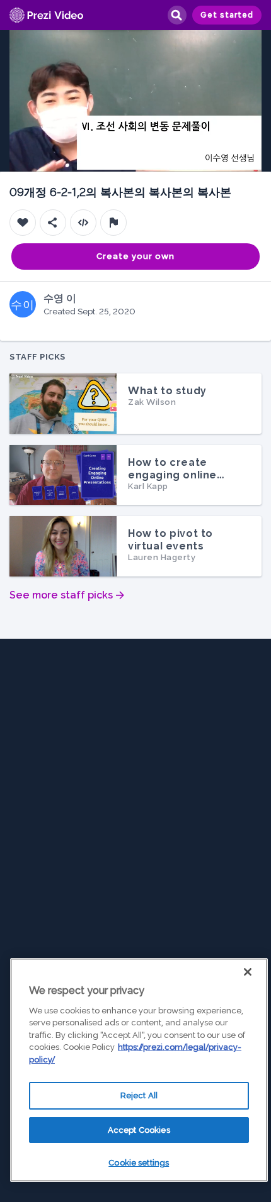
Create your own (135, 256)
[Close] (248, 972)
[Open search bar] (176, 15)
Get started (226, 15)
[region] (139, 1070)
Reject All (139, 1095)
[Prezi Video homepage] (46, 15)
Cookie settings (138, 1162)
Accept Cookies (139, 1130)
